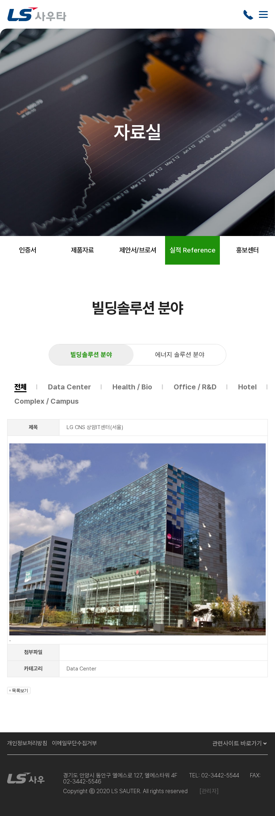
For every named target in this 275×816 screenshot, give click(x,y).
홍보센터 (247, 250)
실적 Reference (193, 250)
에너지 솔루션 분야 (179, 354)
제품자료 (82, 250)
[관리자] (209, 791)
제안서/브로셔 (137, 250)
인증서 (27, 250)
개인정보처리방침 (27, 743)
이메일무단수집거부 (74, 743)
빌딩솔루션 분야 (91, 354)
